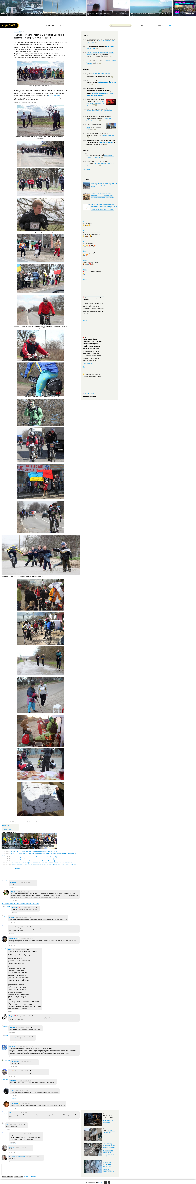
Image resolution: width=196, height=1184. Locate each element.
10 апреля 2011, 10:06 (23, 1016)
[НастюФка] (6, 1106)
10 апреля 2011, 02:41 (21, 917)
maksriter (13, 882)
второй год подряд (54, 95)
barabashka (15, 1061)
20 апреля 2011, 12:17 (27, 1103)
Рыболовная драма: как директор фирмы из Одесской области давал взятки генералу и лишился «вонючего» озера (150, 14)
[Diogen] (4, 1019)
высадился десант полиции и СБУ (101, 83)
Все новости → (87, 169)
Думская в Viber (89, 394)
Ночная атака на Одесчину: (96, 60)
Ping (12, 1090)
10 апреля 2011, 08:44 (26, 938)
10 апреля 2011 (17, 32)
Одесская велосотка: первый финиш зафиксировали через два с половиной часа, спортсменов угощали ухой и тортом (47, 844)
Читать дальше (87, 317)
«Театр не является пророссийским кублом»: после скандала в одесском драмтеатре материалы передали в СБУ (103, 195)
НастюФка (14, 1103)
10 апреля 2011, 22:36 (16, 1124)
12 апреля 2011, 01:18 (22, 1147)
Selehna (11, 1147)
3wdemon (13, 1134)
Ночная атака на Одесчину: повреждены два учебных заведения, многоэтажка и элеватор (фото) (108, 1166)
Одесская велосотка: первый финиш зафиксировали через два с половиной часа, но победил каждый (41, 863)
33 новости (4, 829)
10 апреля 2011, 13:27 (21, 1071)
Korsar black (13, 938)
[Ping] (6, 1093)
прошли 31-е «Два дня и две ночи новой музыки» (96, 103)
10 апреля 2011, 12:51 (23, 1037)
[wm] (4, 1074)
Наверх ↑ (18, 868)
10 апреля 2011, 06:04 (23, 892)
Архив (62, 25)
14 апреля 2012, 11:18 (32, 1157)
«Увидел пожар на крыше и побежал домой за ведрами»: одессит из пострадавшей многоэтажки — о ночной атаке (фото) (109, 1150)
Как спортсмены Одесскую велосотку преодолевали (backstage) (27, 846)
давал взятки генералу (106, 142)
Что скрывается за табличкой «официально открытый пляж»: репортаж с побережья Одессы (104, 184)
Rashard (12, 1027)
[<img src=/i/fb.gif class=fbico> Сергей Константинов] (4, 1160)
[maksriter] (5, 881)
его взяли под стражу (108, 135)
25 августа (86, 150)
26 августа (86, 69)
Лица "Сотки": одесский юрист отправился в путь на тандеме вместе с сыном (33, 851)
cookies (100, 1182)
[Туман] (6, 895)
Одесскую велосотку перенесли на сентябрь (10, 846)
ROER (9, 949)
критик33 (13, 1080)
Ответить (13, 887)
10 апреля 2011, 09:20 (19, 949)
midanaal (15, 907)
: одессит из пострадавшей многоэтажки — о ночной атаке (98, 55)
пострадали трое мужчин (109, 1131)
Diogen (11, 1016)
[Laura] (4, 1050)
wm (10, 1071)
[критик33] (5, 1079)
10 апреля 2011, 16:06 (21, 1090)
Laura (11, 1046)
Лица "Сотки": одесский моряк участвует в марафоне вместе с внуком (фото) (33, 859)
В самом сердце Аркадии (94, 124)
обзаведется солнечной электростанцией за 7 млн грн (100, 111)
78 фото (9, 829)
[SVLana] (4, 1113)
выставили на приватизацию (101, 73)
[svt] (3, 1123)
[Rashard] (5, 1026)
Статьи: (86, 179)
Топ (72, 25)
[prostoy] (4, 916)
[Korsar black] (4, 941)
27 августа (86, 35)
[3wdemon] (5, 1133)
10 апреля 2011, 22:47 (24, 1134)
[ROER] (4, 948)
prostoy (11, 917)
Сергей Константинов (17, 1157)
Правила (26, 1176)
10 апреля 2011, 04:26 (27, 907)
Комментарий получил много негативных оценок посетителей (20, 903)
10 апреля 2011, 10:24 (22, 1027)
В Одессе (89, 73)
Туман (13, 892)
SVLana (11, 1113)
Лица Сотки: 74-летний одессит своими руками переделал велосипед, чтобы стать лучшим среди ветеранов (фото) (39, 854)
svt (7, 1124)
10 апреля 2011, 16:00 (24, 1080)
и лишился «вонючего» (101, 143)
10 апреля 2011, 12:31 (26, 1061)
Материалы (50, 25)
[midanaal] (6, 906)
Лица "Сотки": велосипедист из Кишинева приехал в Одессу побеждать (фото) (33, 861)
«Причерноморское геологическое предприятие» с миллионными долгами (99, 76)
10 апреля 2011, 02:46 (21, 927)
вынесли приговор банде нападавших (101, 41)
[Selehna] (4, 1150)
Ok (105, 1182)
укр (142, 25)
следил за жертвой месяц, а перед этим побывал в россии (100, 94)
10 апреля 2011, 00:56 (24, 882)
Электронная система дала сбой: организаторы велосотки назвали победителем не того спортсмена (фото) (43, 865)
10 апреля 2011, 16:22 (21, 1113)
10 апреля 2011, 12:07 (22, 1046)
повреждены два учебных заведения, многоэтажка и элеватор (101, 61)
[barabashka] (6, 1060)
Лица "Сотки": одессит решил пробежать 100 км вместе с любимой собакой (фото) (35, 857)
